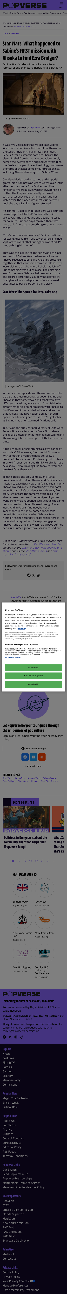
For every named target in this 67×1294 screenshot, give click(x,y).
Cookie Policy (22, 629)
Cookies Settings (33, 668)
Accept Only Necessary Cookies (33, 676)
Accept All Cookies (33, 684)
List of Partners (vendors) (12, 657)
